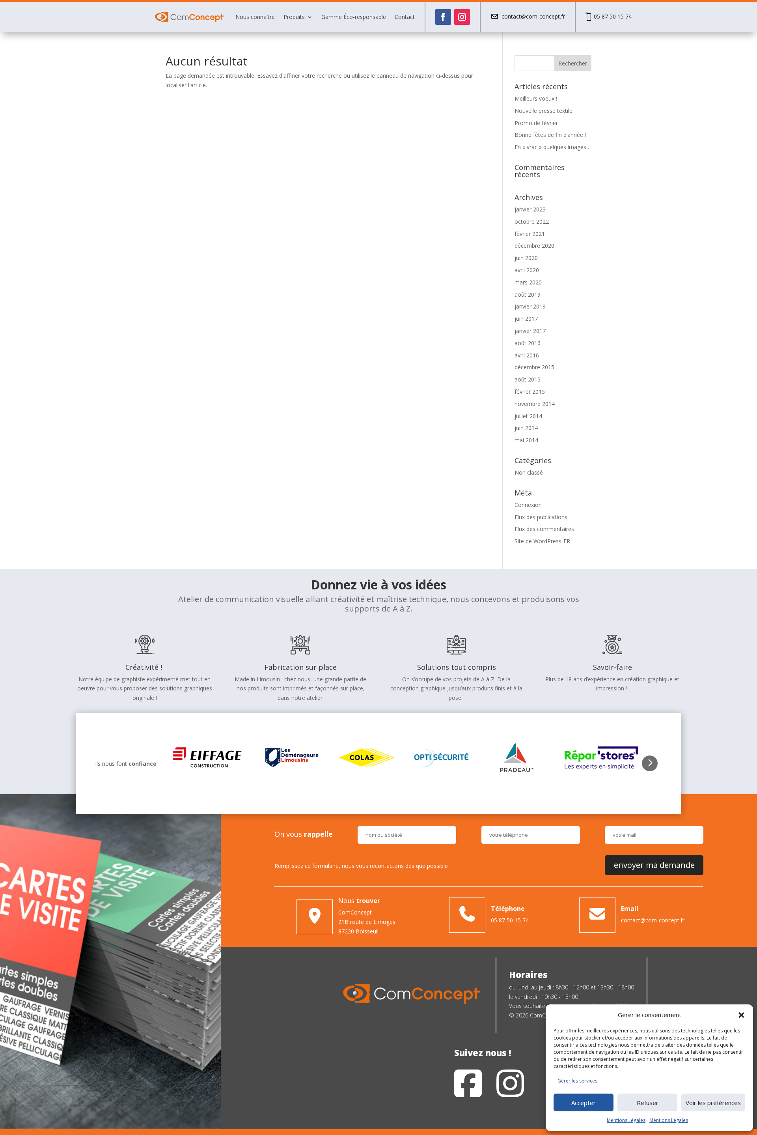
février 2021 (530, 233)
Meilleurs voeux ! (536, 98)
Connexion (528, 505)
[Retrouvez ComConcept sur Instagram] (510, 1085)
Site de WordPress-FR (542, 541)
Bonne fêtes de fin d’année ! (550, 134)
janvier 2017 (530, 331)
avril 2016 (527, 355)
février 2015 (530, 391)
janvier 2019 (530, 306)
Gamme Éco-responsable (353, 17)
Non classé (529, 472)
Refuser (647, 1103)
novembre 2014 (535, 404)
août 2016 (528, 343)
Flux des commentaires (544, 529)
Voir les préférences (713, 1103)
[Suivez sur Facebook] (443, 17)
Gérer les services (577, 1080)
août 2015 (528, 379)
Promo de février (536, 123)
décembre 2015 (534, 367)
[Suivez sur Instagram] (462, 17)
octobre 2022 (532, 221)
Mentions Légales (626, 1120)
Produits (294, 17)
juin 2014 (526, 428)
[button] (741, 1015)
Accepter (583, 1103)
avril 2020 (527, 270)
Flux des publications (541, 517)
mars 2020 (528, 282)
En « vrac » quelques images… (553, 147)
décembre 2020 (534, 245)
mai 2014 (526, 440)
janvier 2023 (530, 209)
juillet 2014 (528, 416)
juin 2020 (526, 258)
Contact (405, 17)
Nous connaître (255, 17)
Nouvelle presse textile (543, 110)
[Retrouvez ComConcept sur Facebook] (468, 1085)
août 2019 (528, 294)
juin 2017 (526, 318)
